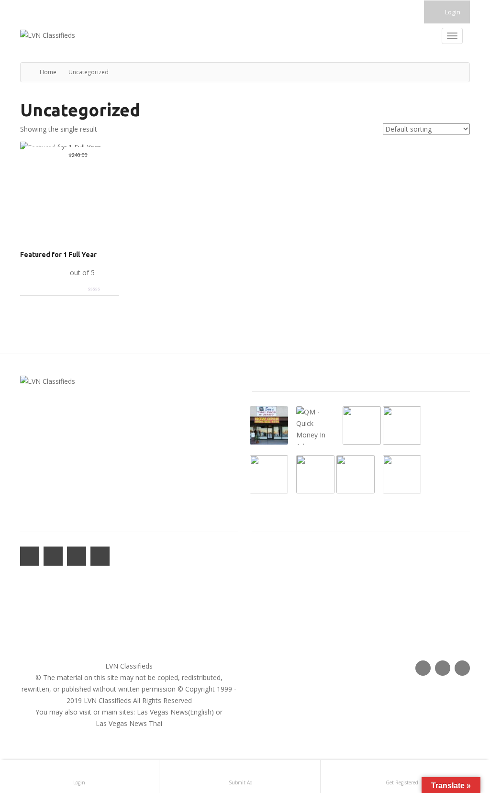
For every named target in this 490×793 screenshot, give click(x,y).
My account (270, 563)
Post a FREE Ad (276, 620)
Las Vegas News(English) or (180, 711)
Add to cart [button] (44, 272)
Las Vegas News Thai (129, 723)
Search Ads (269, 609)
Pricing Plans (271, 598)
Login (452, 12)
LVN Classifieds (129, 665)
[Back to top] (459, 733)
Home (48, 72)
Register (265, 586)
